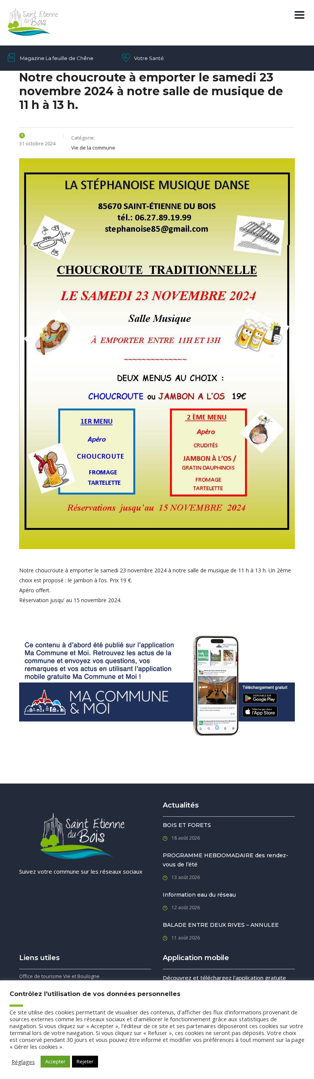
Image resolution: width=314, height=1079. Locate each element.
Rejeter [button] (85, 1061)
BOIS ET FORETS (187, 825)
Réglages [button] (23, 1061)
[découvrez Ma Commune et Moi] (157, 685)
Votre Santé (149, 58)
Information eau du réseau (199, 894)
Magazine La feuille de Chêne (56, 58)
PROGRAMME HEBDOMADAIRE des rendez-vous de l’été (225, 860)
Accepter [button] (55, 1061)
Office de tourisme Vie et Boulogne (59, 976)
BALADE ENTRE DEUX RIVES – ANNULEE (221, 924)
